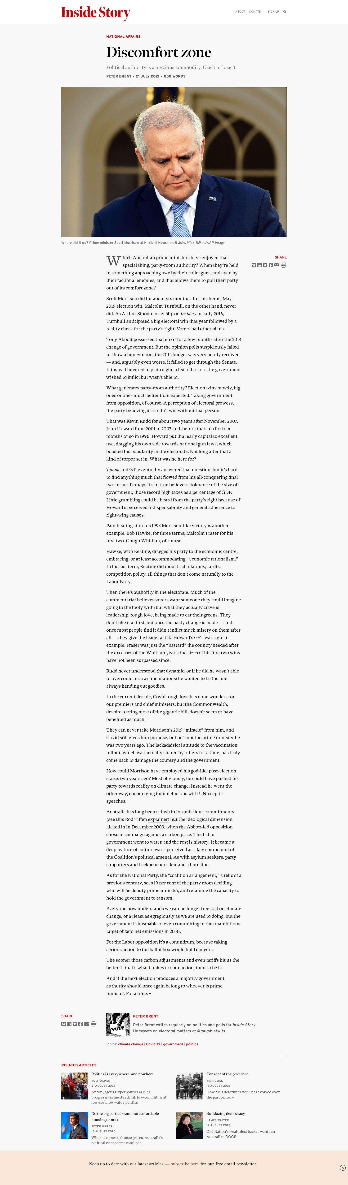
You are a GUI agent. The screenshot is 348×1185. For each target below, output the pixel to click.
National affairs (123, 36)
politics (192, 1044)
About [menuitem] (240, 11)
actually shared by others (172, 753)
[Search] (284, 19)
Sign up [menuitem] (273, 11)
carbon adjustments (164, 960)
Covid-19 (153, 1044)
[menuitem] (285, 11)
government (173, 1044)
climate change (130, 1044)
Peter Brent (118, 76)
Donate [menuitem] (255, 11)
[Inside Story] (99, 14)
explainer (158, 819)
